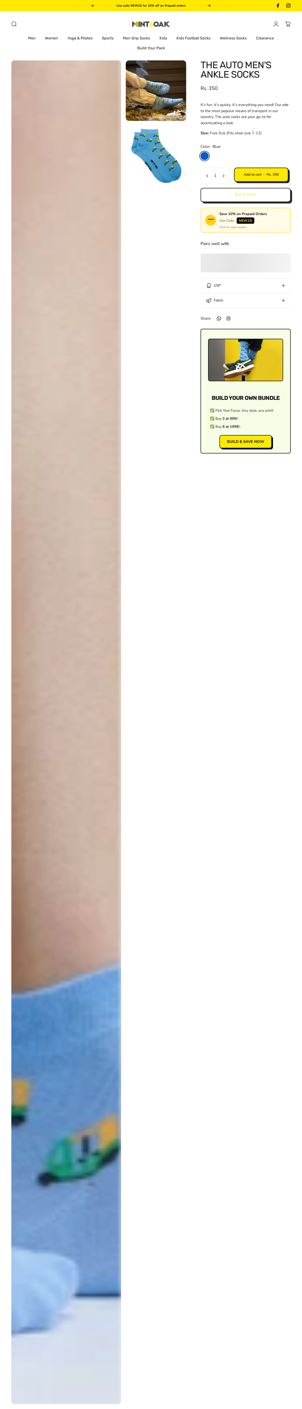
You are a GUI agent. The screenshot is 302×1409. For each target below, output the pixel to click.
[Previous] (93, 5)
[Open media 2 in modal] (156, 90)
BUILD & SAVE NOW (245, 441)
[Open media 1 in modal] (66, 732)
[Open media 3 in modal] (156, 156)
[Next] (209, 5)
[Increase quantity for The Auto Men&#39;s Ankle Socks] (224, 176)
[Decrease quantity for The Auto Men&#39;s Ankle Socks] (206, 176)
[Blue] (205, 156)
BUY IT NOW (245, 194)
